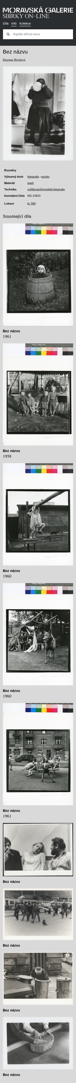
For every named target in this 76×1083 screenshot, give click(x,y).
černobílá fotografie (53, 189)
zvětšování (34, 189)
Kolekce (25, 23)
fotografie (33, 176)
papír (30, 183)
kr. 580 (31, 203)
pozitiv (45, 176)
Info (14, 23)
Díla (5, 23)
